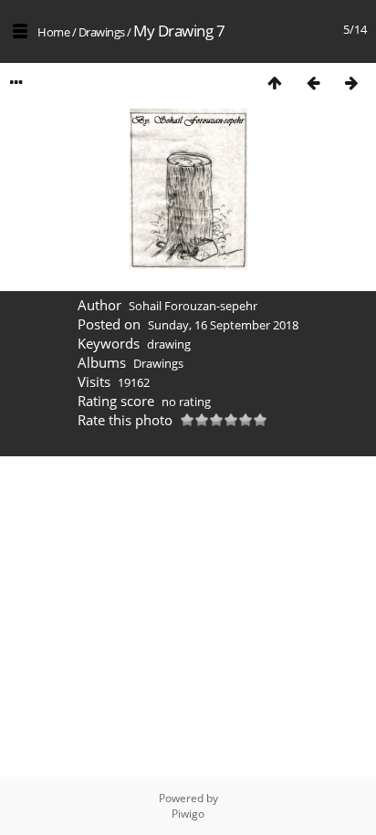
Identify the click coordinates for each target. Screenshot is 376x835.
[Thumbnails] (275, 82)
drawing (169, 344)
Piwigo (188, 813)
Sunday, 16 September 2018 (223, 325)
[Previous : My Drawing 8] (313, 82)
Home (53, 32)
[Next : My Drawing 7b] (351, 82)
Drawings (101, 32)
